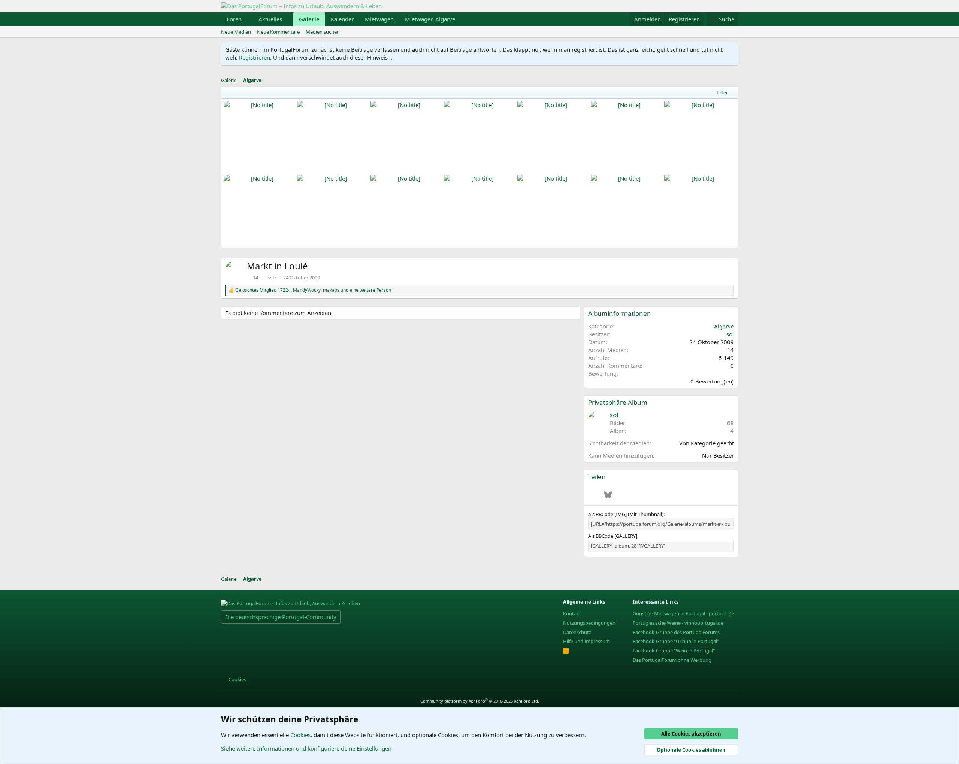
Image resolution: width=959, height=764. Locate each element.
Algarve (724, 326)
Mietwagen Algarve (430, 19)
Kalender (342, 19)
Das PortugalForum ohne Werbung (672, 660)
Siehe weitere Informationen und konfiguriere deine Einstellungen (306, 748)
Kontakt (572, 613)
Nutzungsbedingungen (589, 622)
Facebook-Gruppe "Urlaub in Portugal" (676, 641)
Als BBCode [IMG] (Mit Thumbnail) (625, 514)
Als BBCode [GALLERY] (612, 536)
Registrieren (254, 57)
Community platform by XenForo (479, 701)
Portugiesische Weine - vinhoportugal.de (678, 622)
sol (270, 277)
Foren (234, 19)
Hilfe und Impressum (586, 641)
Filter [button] (722, 92)
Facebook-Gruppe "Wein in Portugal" (674, 650)
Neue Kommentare (278, 31)
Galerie (309, 19)
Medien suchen (323, 31)
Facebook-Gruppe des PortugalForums (676, 632)
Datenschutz (577, 632)
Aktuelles (270, 19)
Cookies (236, 679)
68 (730, 423)
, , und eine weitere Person (313, 290)
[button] (247, 19)
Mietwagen (379, 19)
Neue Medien (236, 31)
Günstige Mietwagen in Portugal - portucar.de (683, 613)
